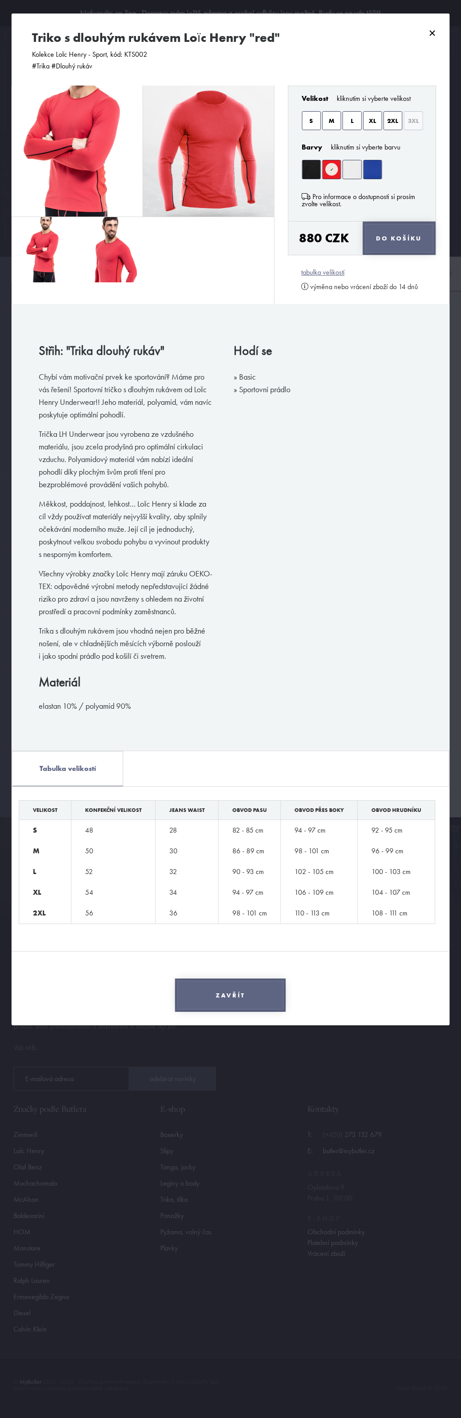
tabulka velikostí (322, 272)
